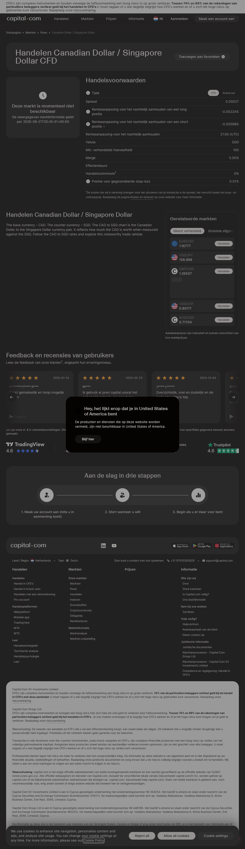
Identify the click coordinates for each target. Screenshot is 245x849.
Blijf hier (88, 439)
